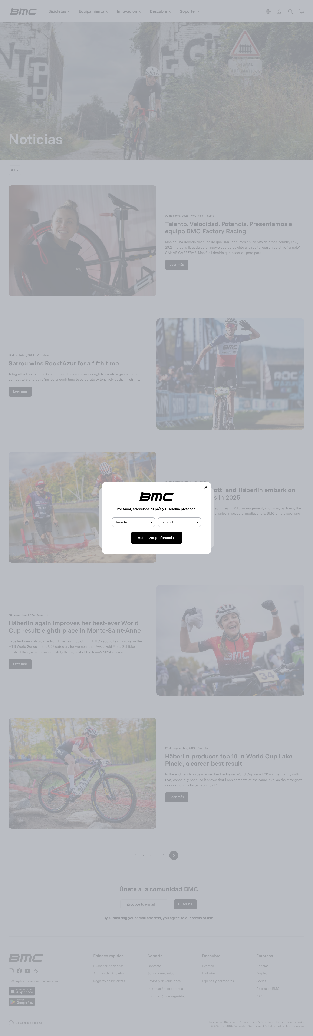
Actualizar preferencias (156, 538)
